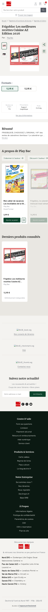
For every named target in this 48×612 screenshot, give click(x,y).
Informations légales (24, 511)
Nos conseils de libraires (24, 334)
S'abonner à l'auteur (12, 158)
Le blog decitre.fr (24, 468)
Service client (24, 443)
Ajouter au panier (12, 220)
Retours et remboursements (24, 435)
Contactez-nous (24, 366)
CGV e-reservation (24, 527)
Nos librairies (24, 486)
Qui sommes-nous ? (24, 482)
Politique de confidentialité (24, 515)
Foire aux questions (24, 424)
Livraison (24, 428)
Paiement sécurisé (24, 432)
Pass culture (24, 465)
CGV (24, 523)
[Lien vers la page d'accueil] (8, 4)
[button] (24, 134)
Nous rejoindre (24, 490)
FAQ (24, 350)
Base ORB (24, 498)
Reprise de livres (24, 461)
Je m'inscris (37, 394)
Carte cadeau (24, 457)
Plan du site (24, 531)
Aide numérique (24, 439)
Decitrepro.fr (24, 494)
